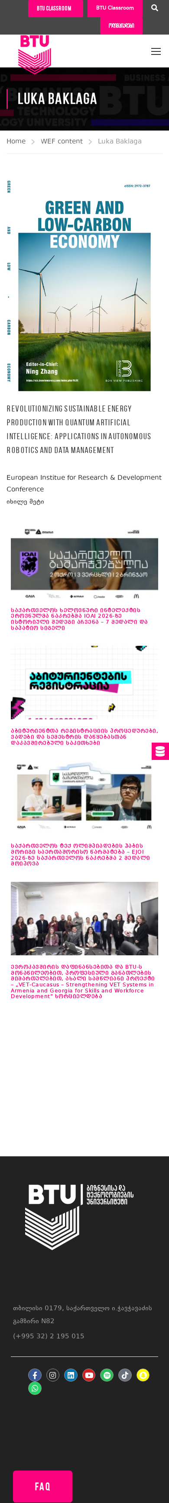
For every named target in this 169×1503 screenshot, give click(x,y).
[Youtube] (89, 1375)
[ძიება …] (154, 9)
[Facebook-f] (35, 1375)
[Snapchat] (143, 1375)
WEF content (62, 142)
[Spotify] (107, 1375)
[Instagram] (53, 1375)
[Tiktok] (125, 1375)
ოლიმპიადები (121, 25)
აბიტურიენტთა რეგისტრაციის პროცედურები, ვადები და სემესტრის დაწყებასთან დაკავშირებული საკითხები (84, 737)
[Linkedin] (71, 1375)
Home (16, 142)
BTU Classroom (115, 8)
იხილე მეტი (25, 502)
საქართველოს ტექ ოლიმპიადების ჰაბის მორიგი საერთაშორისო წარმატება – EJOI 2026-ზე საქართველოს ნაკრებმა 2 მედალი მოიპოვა (80, 855)
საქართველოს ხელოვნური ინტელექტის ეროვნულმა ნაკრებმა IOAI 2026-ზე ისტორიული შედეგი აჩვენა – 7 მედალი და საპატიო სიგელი (79, 619)
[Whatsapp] (35, 1388)
